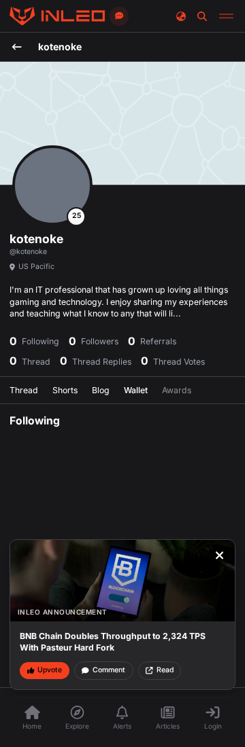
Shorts (65, 390)
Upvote (49, 670)
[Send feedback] (119, 16)
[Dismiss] (220, 555)
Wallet (136, 390)
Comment (109, 670)
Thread (24, 390)
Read (165, 670)
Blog (101, 390)
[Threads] (57, 16)
